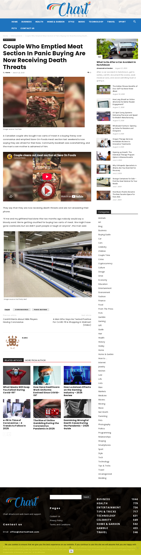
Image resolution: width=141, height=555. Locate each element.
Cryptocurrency (105, 263)
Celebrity (102, 247)
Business (26, 21)
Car (99, 57)
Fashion (102, 296)
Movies (101, 399)
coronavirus (22, 310)
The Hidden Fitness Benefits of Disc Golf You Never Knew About (125, 88)
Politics (101, 428)
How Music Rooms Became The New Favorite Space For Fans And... (124, 194)
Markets (102, 391)
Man (100, 387)
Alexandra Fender (105, 68)
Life (100, 379)
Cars (100, 242)
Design (101, 271)
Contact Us (27, 28)
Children (102, 251)
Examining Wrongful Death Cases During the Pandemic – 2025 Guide (76, 424)
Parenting (102, 416)
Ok (71, 551)
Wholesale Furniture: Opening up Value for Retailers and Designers (124, 128)
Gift (100, 325)
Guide (101, 329)
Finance (101, 300)
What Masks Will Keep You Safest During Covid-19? (16, 390)
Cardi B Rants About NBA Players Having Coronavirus (20, 320)
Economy (102, 280)
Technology (96, 21)
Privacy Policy (56, 520)
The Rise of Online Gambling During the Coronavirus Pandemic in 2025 (46, 424)
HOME (15, 21)
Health (39, 21)
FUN (100, 313)
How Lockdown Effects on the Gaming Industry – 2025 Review (77, 391)
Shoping (102, 441)
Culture (101, 267)
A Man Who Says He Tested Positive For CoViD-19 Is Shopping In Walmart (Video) (72, 322)
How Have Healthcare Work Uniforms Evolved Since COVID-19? (46, 391)
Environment (104, 292)
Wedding (102, 478)
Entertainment (16, 36)
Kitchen (101, 370)
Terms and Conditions (60, 524)
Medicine (102, 395)
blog (100, 226)
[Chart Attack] (70, 9)
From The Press (105, 308)
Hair (100, 333)
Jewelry (101, 366)
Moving (101, 403)
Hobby (101, 346)
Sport (122, 21)
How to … (102, 358)
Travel (111, 21)
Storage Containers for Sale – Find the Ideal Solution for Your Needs (125, 181)
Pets (14, 28)
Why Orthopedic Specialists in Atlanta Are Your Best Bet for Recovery (125, 168)
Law (100, 375)
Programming (104, 432)
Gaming (101, 321)
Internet (102, 362)
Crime (101, 259)
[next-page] (9, 434)
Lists (100, 383)
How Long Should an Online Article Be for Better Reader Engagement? (124, 102)
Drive (100, 275)
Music (81, 21)
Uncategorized (105, 474)
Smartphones (104, 445)
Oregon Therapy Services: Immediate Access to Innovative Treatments (123, 141)
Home (5, 36)
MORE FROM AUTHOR (35, 360)
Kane (8, 72)
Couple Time (104, 255)
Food (100, 304)
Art (99, 222)
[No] (137, 548)
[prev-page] (4, 434)
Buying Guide (104, 234)
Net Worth (103, 412)
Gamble (101, 317)
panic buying (40, 310)
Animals (102, 218)
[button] (134, 22)
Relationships (104, 436)
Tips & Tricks (104, 465)
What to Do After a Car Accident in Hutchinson (116, 63)
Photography (104, 424)
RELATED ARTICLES (13, 360)
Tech (100, 457)
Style (71, 21)
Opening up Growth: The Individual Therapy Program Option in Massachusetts (123, 154)
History (101, 342)
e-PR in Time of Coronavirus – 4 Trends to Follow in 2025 (14, 424)
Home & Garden (55, 21)
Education (103, 284)
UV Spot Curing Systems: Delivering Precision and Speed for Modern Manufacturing (125, 115)
